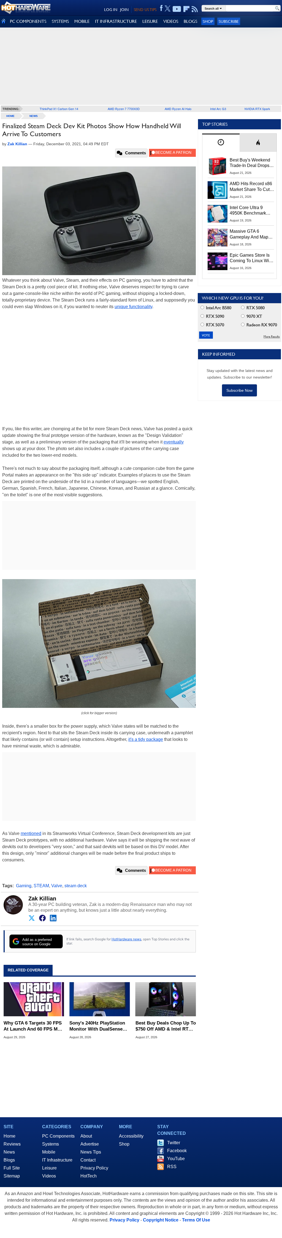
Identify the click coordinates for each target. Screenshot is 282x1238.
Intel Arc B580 (218, 307)
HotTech (88, 1176)
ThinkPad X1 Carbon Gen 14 (59, 108)
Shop (208, 21)
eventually (174, 442)
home (10, 115)
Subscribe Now (239, 390)
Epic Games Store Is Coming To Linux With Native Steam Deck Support (251, 258)
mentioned (31, 833)
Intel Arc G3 (218, 108)
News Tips (90, 1152)
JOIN (124, 9)
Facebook (177, 1150)
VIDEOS (170, 21)
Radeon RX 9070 (261, 324)
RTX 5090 (214, 316)
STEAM (41, 885)
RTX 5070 (214, 324)
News (33, 115)
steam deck (75, 885)
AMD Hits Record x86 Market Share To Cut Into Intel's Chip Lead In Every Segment (251, 186)
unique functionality (133, 306)
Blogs (9, 1160)
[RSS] (195, 9)
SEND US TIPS (145, 9)
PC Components (58, 1136)
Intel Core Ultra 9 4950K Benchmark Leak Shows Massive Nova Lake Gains (250, 210)
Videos (49, 1176)
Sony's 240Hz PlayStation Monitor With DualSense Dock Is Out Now (97, 1026)
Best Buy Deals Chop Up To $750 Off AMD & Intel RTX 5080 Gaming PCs (165, 1026)
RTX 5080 (255, 307)
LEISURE (150, 21)
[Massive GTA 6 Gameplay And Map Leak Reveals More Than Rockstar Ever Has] (217, 237)
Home (9, 1136)
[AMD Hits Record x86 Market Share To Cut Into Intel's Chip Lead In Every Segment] (217, 190)
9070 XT (253, 316)
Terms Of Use (196, 1220)
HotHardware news (126, 939)
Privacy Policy (94, 1168)
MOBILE (82, 21)
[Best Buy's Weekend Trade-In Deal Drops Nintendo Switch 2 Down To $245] (217, 166)
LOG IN (110, 9)
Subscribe (229, 21)
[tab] (221, 142)
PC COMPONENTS (28, 21)
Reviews (12, 1144)
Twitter (173, 1142)
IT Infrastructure (57, 1160)
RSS (172, 1166)
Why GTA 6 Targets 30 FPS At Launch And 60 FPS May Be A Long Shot (33, 1026)
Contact (88, 1160)
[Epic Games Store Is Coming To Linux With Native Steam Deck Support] (217, 261)
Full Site (12, 1168)
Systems (50, 1144)
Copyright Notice (160, 1220)
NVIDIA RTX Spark (257, 108)
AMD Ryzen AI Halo (178, 108)
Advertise (89, 1144)
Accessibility (131, 1136)
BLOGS (190, 21)
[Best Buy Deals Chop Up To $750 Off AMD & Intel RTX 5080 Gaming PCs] (165, 999)
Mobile (48, 1152)
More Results (272, 336)
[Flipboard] (186, 9)
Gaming (23, 885)
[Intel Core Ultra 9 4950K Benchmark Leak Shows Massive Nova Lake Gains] (217, 214)
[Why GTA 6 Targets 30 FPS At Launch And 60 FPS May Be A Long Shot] (34, 999)
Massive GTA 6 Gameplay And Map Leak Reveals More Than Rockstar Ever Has (249, 234)
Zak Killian (42, 898)
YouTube (176, 1158)
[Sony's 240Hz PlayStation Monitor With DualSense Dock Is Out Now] (99, 999)
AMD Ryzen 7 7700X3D (124, 108)
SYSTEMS (60, 21)
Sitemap (12, 1176)
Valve (56, 885)
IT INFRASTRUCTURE (116, 21)
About (86, 1136)
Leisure (49, 1168)
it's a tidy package (145, 739)
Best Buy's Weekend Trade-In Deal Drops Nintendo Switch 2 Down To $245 (250, 163)
